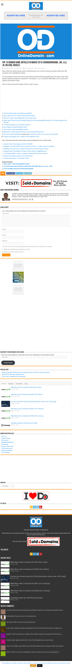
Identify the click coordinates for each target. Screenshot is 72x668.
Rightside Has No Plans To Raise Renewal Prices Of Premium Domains (25, 149)
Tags (25, 383)
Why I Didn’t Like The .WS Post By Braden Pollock (19, 115)
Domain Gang (5, 438)
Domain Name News (29, 68)
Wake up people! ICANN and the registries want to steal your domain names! (26, 372)
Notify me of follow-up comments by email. (17, 249)
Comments (19, 383)
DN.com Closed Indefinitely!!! (12, 134)
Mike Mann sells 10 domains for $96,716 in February (27, 408)
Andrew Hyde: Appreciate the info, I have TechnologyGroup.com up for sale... (30, 640)
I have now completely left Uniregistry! (14, 376)
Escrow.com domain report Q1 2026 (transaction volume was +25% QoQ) (33, 401)
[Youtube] (40, 507)
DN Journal (4, 440)
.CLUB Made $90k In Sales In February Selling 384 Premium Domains (25, 153)
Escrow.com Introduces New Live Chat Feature (18, 156)
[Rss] (31, 507)
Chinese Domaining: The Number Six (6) (16, 158)
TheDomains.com (6, 448)
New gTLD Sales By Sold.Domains (13, 374)
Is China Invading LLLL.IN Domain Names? (16, 124)
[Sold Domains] (36, 183)
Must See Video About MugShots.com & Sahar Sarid (19, 118)
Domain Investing (6, 450)
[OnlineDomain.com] (36, 6)
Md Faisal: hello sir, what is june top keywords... (21, 622)
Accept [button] (33, 665)
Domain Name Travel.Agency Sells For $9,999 (17, 144)
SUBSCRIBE (8, 363)
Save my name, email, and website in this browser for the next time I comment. (28, 246)
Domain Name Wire (7, 446)
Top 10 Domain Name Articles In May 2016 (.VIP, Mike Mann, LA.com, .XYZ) (27, 166)
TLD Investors (5, 452)
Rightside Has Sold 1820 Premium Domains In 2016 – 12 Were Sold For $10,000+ (29, 146)
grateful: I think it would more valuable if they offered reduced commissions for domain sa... (34, 634)
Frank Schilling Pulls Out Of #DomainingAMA (17, 113)
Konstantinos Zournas (8, 68)
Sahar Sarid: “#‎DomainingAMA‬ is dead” (15, 129)
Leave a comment (41, 68)
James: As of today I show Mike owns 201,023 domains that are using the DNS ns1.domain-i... (35, 646)
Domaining (4, 444)
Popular (10, 383)
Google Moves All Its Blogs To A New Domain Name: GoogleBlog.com (25, 151)
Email (4, 235)
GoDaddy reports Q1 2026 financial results (24, 423)
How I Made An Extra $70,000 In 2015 (15, 127)
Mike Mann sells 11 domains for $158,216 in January (27, 416)
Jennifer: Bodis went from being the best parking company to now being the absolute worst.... (35, 610)
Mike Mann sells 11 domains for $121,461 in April (26, 387)
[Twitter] (34, 507)
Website (4, 241)
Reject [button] (39, 665)
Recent (4, 383)
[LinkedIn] (37, 507)
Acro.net (3, 436)
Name (4, 229)
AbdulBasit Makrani (7, 442)
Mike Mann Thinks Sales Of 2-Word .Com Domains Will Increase (23, 132)
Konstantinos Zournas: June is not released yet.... (21, 616)
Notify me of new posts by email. (14, 252)
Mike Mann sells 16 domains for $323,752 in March (26, 394)
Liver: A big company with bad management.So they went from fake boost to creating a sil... (34, 628)
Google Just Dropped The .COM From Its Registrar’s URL (21, 136)
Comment (5, 213)
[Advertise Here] (36, 15)
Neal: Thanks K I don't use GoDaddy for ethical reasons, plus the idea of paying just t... (33, 652)
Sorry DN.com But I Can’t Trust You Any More (43, 134)
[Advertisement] (36, 99)
